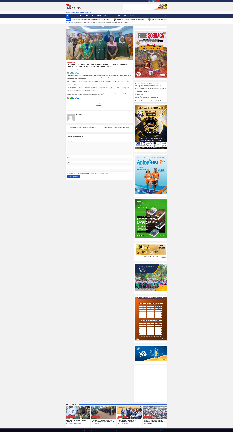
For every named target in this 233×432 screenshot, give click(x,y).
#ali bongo (86, 12)
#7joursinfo (73, 12)
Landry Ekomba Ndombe (106, 424)
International (132, 15)
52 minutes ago (96, 424)
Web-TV (166, 1)
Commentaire (70, 141)
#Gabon (77, 12)
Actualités (79, 15)
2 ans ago (70, 69)
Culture (111, 15)
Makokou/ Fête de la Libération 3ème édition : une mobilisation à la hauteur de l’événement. (103, 421)
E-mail (68, 162)
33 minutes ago (70, 423)
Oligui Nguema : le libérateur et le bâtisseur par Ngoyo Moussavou (127, 420)
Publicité (161, 1)
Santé (92, 15)
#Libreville (82, 12)
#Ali (90, 12)
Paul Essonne (78, 423)
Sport (124, 15)
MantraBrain (133, 430)
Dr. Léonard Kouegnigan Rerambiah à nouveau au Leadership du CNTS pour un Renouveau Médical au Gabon (82, 128)
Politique (86, 15)
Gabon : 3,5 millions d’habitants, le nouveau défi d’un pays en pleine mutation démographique (155, 421)
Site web (68, 168)
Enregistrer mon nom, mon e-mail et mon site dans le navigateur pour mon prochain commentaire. (88, 173)
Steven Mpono (76, 69)
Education (118, 15)
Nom (68, 157)
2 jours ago (121, 423)
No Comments (84, 69)
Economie (98, 15)
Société (105, 15)
